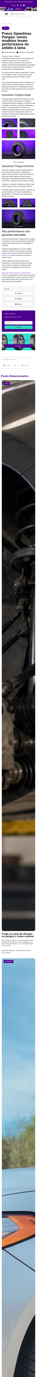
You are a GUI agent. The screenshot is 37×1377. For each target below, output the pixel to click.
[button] (6, 14)
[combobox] (21, 14)
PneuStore (5, 255)
